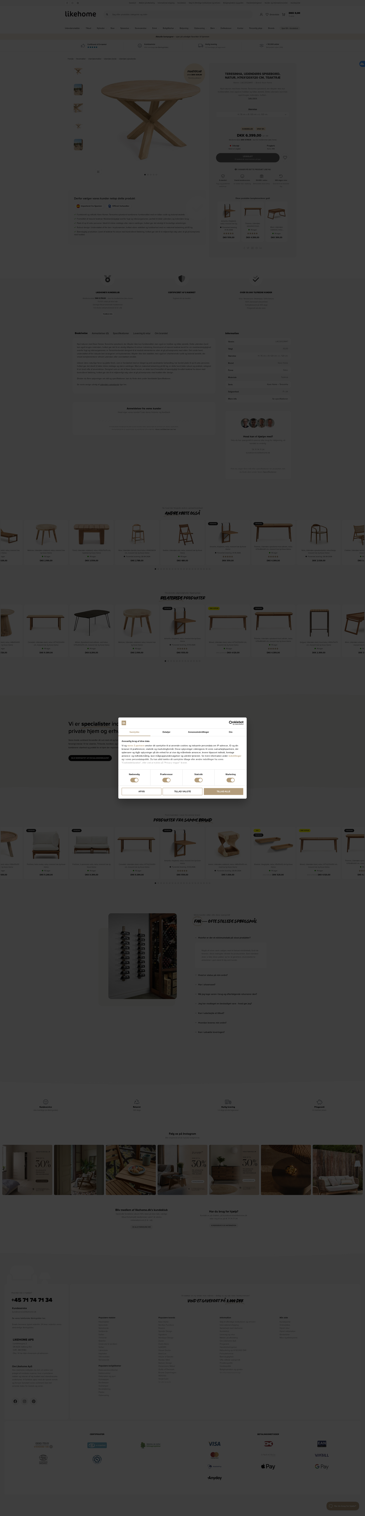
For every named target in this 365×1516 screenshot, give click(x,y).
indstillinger (235, 756)
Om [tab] (230, 732)
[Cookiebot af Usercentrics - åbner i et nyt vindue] (231, 723)
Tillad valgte (182, 791)
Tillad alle (223, 791)
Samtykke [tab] (134, 732)
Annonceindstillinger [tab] (198, 732)
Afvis (141, 791)
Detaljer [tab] (166, 732)
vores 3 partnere (136, 745)
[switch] (166, 780)
